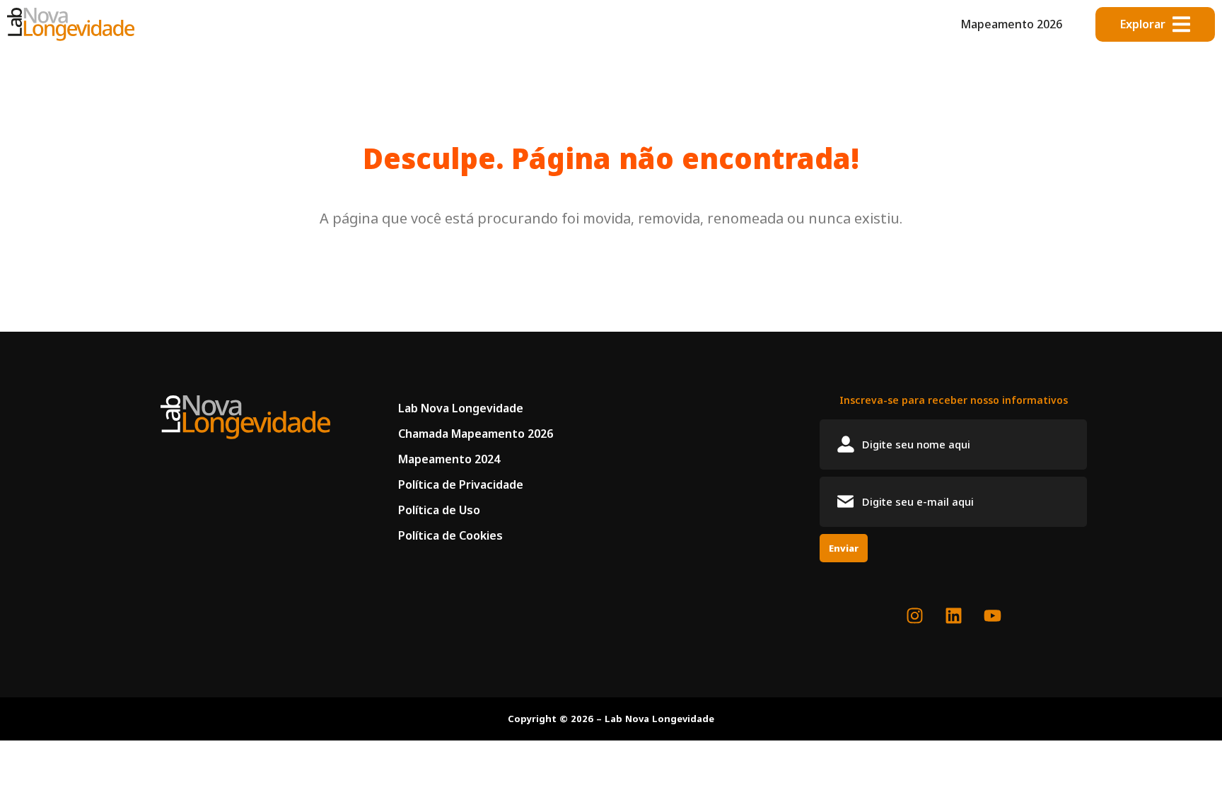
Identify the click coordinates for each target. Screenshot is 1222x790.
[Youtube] (992, 616)
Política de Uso (439, 510)
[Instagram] (914, 616)
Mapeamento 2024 (449, 459)
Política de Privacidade (460, 484)
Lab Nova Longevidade (460, 408)
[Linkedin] (953, 616)
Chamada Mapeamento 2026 (475, 433)
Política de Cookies (450, 535)
